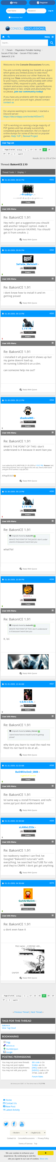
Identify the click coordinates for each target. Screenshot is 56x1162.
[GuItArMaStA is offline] (28, 893)
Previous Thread (21, 1012)
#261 (52, 180)
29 (4, 154)
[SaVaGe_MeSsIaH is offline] (28, 259)
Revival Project (30, 136)
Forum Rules (37, 1076)
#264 (52, 400)
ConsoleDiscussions (26, 1138)
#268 (52, 765)
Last (19, 154)
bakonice (6, 1025)
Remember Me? (16, 17)
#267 (52, 684)
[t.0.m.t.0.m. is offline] (28, 694)
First (20, 150)
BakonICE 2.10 (19, 164)
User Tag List (8, 143)
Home (7, 1099)
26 (40, 150)
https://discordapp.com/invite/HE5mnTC (23, 116)
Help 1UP (16, 136)
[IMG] (34, 1067)
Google (9, 1052)
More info (44, 1159)
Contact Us (10, 1103)
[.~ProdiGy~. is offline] (28, 189)
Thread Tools (8, 172)
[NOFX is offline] (28, 589)
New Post (9, 1106)
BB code (36, 1062)
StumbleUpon (12, 1049)
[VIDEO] (35, 1070)
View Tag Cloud (9, 1028)
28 (49, 150)
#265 (52, 491)
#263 (52, 313)
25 (36, 150)
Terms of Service (25, 1143)
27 (45, 150)
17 (31, 150)
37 (9, 154)
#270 (52, 883)
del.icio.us (10, 1045)
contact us (8, 102)
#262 (52, 250)
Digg (8, 1042)
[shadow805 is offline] (28, 411)
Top (35, 1143)
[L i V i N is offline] (28, 323)
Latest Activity (11, 1109)
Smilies (35, 1065)
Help (13, 2)
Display (20, 172)
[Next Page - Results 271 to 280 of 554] (14, 154)
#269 (52, 821)
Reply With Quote (30, 240)
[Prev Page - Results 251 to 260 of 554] (25, 150)
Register (42, 2)
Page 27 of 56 (10, 150)
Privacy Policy (43, 1138)
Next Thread (36, 1012)
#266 (52, 579)
